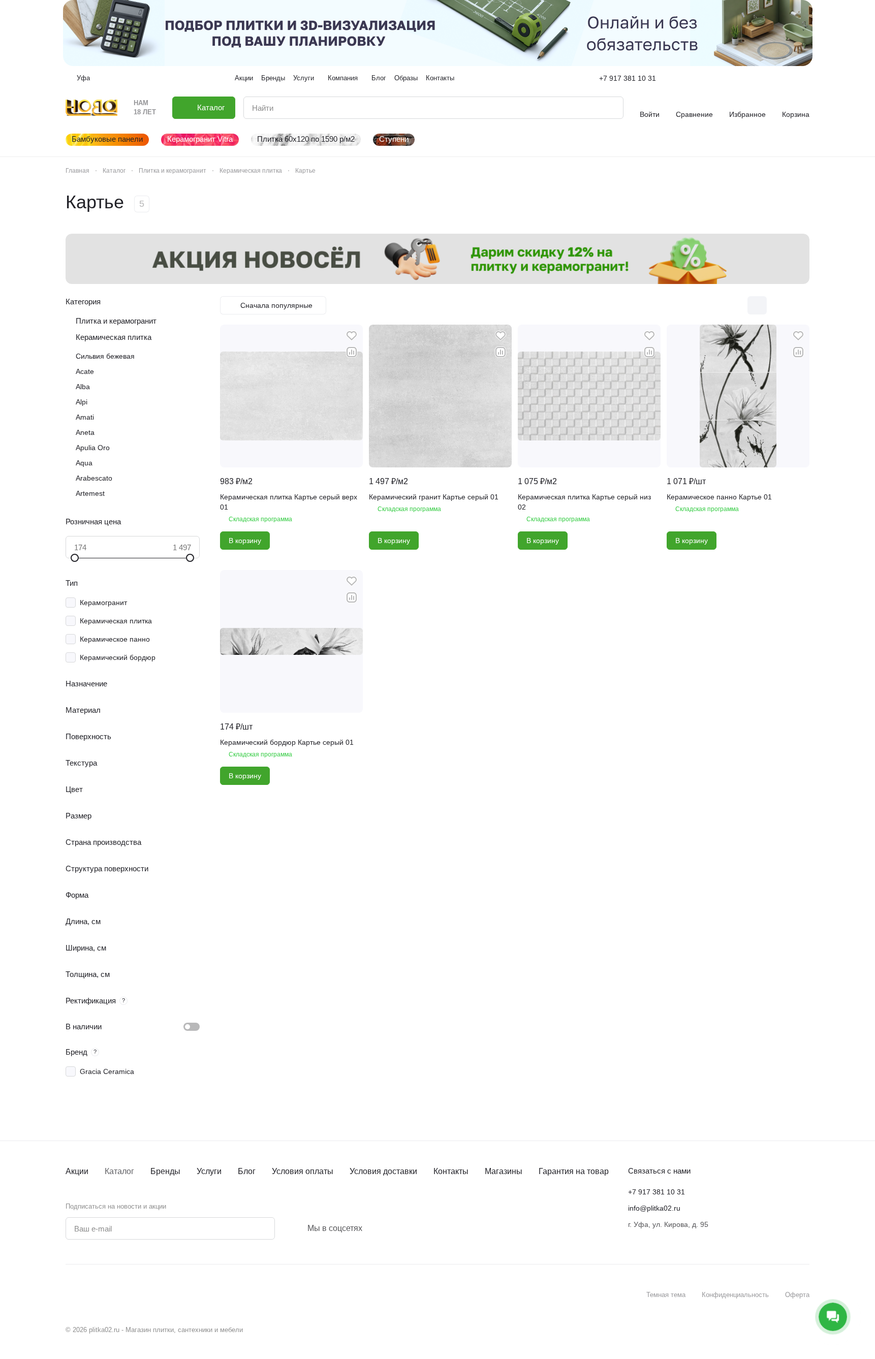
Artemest (90, 493)
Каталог (119, 1171)
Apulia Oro (93, 448)
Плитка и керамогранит (116, 321)
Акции (77, 1171)
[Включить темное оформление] (805, 78)
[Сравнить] (352, 352)
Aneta (85, 432)
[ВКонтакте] (368, 1228)
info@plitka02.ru (654, 1208)
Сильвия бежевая (105, 356)
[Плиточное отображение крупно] (735, 305)
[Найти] (610, 108)
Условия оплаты (302, 1171)
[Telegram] (380, 1228)
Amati (85, 417)
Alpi (81, 402)
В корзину (245, 540)
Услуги (209, 1171)
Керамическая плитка (113, 337)
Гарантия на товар (574, 1171)
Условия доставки (383, 1171)
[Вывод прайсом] (799, 305)
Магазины (503, 1171)
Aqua (84, 463)
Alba (83, 387)
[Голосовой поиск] (592, 108)
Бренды (165, 1171)
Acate (85, 371)
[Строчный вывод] (778, 305)
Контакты (450, 1171)
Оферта (797, 1295)
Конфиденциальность (735, 1295)
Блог (247, 1171)
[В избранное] (352, 336)
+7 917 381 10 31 (627, 78)
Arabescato (94, 478)
